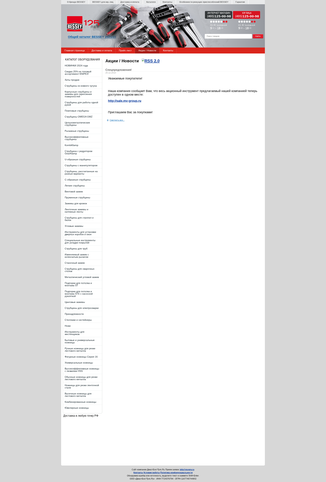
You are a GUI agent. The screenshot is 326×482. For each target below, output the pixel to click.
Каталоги (151, 2)
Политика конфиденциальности (176, 472)
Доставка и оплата (129, 2)
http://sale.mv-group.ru (124, 101)
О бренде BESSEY (76, 2)
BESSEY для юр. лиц (102, 2)
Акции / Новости (147, 50)
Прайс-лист (125, 50)
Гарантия (240, 2)
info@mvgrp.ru (187, 469)
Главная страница (75, 50)
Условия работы (151, 472)
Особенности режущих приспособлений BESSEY (203, 2)
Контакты (167, 2)
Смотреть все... (117, 120)
